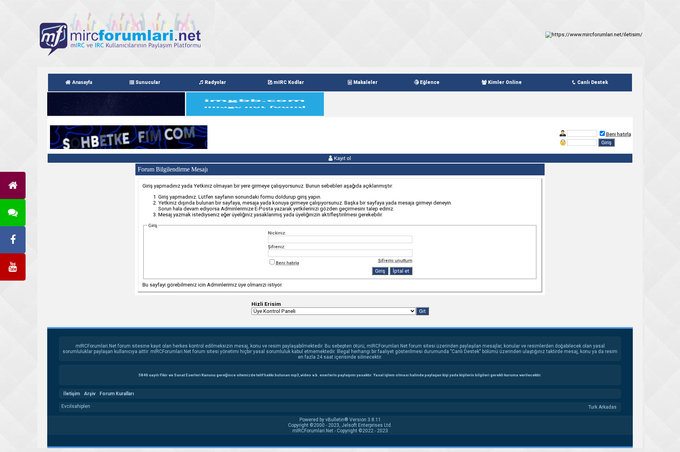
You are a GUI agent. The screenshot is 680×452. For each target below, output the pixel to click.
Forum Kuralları (117, 393)
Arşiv (90, 393)
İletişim (71, 393)
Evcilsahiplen (75, 406)
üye (242, 285)
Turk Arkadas (602, 407)
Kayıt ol (342, 158)
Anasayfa (81, 82)
